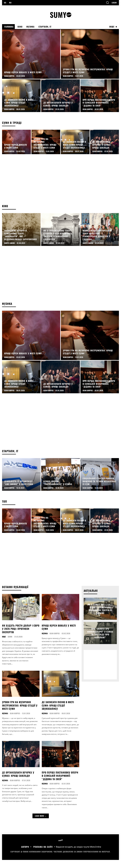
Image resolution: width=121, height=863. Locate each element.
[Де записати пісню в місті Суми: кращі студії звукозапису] (21, 95)
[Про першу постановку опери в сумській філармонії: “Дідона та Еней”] (99, 95)
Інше (4, 637)
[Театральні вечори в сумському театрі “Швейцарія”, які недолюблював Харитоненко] (21, 229)
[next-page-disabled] (112, 603)
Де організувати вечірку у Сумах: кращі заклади (18, 774)
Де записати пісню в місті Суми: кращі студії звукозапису (58, 705)
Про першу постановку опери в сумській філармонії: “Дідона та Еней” (60, 776)
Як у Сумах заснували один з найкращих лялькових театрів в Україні (100, 609)
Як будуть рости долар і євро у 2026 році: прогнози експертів (20, 629)
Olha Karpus (55, 633)
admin (10, 636)
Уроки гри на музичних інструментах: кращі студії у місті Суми (19, 705)
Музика (45, 633)
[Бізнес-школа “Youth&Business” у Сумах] (60, 474)
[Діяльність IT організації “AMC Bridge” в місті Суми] (21, 474)
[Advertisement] (60, 180)
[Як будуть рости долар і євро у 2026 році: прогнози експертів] (21, 607)
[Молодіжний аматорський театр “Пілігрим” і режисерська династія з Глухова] (99, 229)
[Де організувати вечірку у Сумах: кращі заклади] (60, 95)
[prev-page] (106, 603)
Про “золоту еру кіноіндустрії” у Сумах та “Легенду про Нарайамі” (100, 633)
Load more (39, 816)
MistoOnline (95, 846)
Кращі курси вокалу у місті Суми (59, 627)
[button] (107, 2)
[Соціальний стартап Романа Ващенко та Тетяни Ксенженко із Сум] (99, 474)
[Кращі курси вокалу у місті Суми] (31, 54)
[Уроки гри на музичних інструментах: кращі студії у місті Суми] (90, 54)
